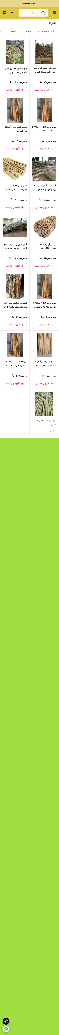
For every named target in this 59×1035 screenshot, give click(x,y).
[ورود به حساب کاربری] (13, 12)
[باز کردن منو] (53, 12)
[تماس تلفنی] (6, 1021)
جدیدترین (45, 31)
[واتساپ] (6, 1029)
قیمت (13, 31)
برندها (28, 31)
